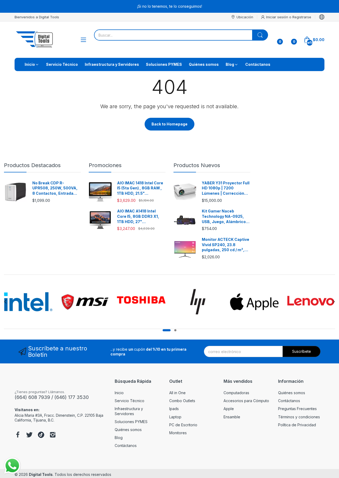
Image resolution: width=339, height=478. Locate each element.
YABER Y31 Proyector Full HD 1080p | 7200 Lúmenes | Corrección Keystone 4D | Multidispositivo (225, 188)
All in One (177, 392)
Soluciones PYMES (131, 421)
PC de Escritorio (183, 425)
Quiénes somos (128, 429)
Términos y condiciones (299, 417)
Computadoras (236, 392)
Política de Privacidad (297, 425)
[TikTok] (41, 435)
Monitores (178, 433)
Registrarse (301, 17)
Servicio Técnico (129, 400)
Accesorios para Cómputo (246, 400)
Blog (119, 437)
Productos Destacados (32, 165)
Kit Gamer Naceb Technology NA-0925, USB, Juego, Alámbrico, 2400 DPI (224, 216)
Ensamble (232, 417)
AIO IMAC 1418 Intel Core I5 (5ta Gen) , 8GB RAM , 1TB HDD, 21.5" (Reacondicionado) (140, 188)
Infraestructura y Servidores (129, 411)
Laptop (175, 417)
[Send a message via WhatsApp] (12, 465)
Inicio (119, 392)
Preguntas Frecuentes (297, 408)
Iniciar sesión (277, 17)
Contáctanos (126, 445)
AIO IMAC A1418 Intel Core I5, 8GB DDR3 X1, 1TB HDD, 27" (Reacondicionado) (138, 216)
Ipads (174, 408)
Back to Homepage (169, 124)
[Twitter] (29, 435)
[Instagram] (53, 435)
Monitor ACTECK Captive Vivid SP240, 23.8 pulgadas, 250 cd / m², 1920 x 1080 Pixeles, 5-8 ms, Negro (225, 245)
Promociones (105, 165)
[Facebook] (18, 435)
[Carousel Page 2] (175, 330)
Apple (229, 408)
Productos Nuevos (196, 165)
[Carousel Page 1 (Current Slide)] (167, 330)
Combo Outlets (182, 400)
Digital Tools (41, 474)
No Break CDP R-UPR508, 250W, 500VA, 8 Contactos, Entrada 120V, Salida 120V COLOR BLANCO (56, 188)
